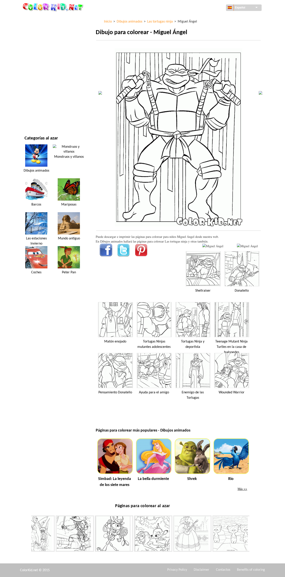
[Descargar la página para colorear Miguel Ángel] (247, 246)
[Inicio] (53, 7)
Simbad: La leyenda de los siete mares (114, 482)
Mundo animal (35, 45)
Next (252, 534)
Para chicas (32, 63)
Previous (28, 534)
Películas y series (37, 109)
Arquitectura (34, 36)
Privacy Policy (177, 570)
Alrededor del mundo (40, 27)
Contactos (223, 570)
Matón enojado (115, 341)
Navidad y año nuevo (39, 100)
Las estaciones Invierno (36, 241)
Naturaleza (32, 118)
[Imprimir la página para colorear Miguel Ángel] (212, 246)
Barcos (36, 204)
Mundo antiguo (69, 238)
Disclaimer (201, 570)
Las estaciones (35, 72)
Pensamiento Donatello (115, 392)
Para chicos (32, 81)
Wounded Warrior (231, 392)
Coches (36, 272)
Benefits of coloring (251, 570)
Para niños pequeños (39, 91)
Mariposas (68, 204)
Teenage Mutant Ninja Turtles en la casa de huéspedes (231, 347)
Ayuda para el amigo (154, 392)
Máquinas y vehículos (40, 17)
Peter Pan (69, 272)
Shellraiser (203, 291)
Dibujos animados (37, 54)
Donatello (242, 291)
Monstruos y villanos (69, 157)
